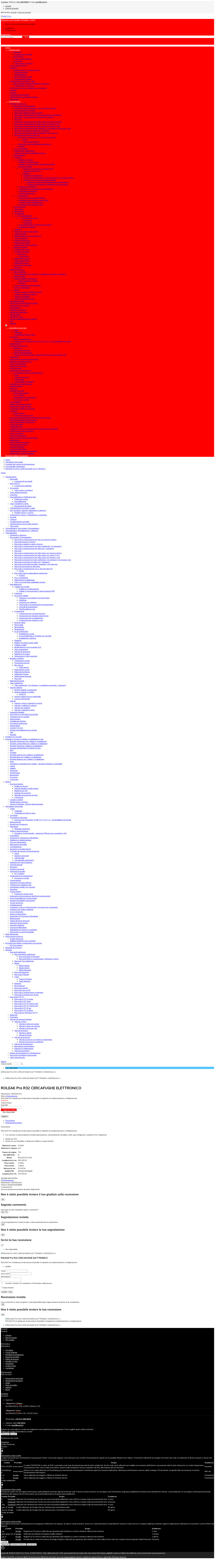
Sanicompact (15, 308)
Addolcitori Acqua (21, 263)
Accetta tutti (32, 1544)
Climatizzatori (12, 50)
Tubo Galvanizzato (17, 1057)
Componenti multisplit (22, 59)
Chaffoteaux (15, 773)
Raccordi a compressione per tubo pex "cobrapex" (34, 117)
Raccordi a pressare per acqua (26, 995)
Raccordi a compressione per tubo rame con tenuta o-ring (37, 126)
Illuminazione (15, 440)
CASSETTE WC (16, 317)
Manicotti (13, 1015)
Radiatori (18, 229)
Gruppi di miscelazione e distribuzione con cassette (48, 184)
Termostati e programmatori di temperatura (36, 189)
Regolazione (19, 213)
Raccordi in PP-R (17, 997)
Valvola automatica (22, 1051)
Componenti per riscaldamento (31, 202)
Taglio (14, 330)
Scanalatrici (14, 357)
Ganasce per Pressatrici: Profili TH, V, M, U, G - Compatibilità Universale (42, 341)
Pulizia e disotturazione (21, 352)
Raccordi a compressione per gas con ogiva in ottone (35, 108)
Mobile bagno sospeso (19, 802)
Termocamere (15, 402)
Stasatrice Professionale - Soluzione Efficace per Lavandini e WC (40, 355)
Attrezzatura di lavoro (14, 936)
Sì (6, 1212)
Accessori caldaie (23, 166)
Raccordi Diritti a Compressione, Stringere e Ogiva (38, 959)
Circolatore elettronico (18, 312)
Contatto (4, 2)
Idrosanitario (19, 211)
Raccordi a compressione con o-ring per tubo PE (35, 137)
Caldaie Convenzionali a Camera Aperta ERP (37, 164)
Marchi (3, 1061)
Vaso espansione (21, 238)
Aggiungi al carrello (9, 1110)
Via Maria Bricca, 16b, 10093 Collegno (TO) (22, 1406)
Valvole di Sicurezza (22, 240)
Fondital (13, 752)
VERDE (22, 146)
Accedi (8, 6)
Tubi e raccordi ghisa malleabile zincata (29, 153)
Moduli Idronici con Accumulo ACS (27, 236)
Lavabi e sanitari (16, 799)
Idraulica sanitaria (18, 247)
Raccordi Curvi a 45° (22, 990)
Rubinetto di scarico (22, 243)
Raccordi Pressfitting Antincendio (23, 1055)
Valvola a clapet (25, 1033)
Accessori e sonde (21, 400)
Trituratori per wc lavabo (19, 305)
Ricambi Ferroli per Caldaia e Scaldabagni (26, 746)
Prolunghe (14, 1017)
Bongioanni (14, 775)
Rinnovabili (18, 209)
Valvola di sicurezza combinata (31, 1042)
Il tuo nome (5, 1274)
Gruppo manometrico (18, 435)
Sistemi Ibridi (15, 314)
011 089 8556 (23, 2)
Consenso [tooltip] (5, 1442)
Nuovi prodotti (11, 1337)
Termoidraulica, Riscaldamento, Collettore (21, 530)
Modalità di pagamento (14, 1355)
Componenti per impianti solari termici (33, 200)
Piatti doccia (24, 256)
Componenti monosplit (23, 54)
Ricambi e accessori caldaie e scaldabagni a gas (24, 739)
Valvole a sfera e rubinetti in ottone (28, 292)
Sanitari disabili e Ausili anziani (26, 788)
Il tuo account (6, 1372)
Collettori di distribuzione (33, 175)
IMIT (12, 750)
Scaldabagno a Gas (28, 218)
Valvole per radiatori (22, 296)
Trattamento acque (22, 249)
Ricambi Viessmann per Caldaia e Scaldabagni (28, 741)
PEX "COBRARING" (31, 142)
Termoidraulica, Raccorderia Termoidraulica (22, 528)
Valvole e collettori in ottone (25, 294)
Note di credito (11, 1385)
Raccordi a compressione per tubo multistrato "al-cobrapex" (38, 115)
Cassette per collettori (28, 187)
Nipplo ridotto (24, 968)
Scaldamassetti (16, 426)
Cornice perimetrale (22, 287)
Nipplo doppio (24, 965)
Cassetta (13, 68)
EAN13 (4, 1185)
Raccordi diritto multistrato (24, 954)
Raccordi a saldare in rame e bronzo (28, 113)
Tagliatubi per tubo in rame (24, 335)
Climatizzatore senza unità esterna (24, 97)
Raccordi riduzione (21, 972)
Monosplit (15, 52)
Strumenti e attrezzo (18, 104)
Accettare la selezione (18, 1544)
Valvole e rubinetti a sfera (24, 299)
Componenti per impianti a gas (31, 204)
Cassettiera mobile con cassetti (22, 408)
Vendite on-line (11, 1361)
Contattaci (9, 1368)
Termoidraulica (12, 101)
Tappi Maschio (24, 981)
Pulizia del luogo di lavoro (20, 442)
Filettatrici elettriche (22, 350)
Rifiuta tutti (5, 1434)
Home (3, 473)
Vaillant (13, 768)
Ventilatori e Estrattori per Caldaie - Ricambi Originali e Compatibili (36, 764)
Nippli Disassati (25, 970)
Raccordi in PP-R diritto (23, 1010)
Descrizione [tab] (10, 1120)
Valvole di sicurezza (22, 1037)
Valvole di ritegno (21, 1030)
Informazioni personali (14, 1378)
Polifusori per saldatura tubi (20, 406)
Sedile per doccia (21, 786)
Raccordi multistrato (18, 952)
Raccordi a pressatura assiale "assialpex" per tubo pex (36, 133)
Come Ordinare (11, 1352)
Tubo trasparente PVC (32, 171)
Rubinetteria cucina (22, 258)
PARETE (22, 283)
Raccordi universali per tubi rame (27, 135)
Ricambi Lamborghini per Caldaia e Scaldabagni (28, 743)
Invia (10, 1292)
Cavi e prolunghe (16, 433)
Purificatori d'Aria (21, 72)
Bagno (8, 782)
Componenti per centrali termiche (32, 198)
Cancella (4, 1542)
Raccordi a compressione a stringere (28, 992)
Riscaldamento (17, 155)
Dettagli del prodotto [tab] (13, 1123)
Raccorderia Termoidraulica (22, 106)
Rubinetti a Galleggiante (23, 1048)
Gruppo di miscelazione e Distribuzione (25, 1053)
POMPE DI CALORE (13, 737)
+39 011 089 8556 (23, 1419)
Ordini (7, 1383)
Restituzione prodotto (14, 1381)
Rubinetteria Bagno (22, 261)
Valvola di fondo (25, 1035)
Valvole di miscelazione (23, 1044)
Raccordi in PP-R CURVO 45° (26, 1006)
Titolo (3, 1271)
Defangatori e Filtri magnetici (25, 245)
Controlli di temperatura (28, 191)
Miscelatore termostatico (24, 1046)
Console (13, 90)
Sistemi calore (19, 207)
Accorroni (13, 777)
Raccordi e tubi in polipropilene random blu (32, 144)
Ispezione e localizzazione (20, 370)
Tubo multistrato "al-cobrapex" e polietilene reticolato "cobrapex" (40, 274)
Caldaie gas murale (23, 160)
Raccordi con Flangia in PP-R (26, 1012)
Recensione (6, 1276)
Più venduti (9, 1340)
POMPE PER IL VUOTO (23, 86)
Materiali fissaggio (17, 269)
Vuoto (16, 375)
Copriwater (18, 797)
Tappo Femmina (25, 979)
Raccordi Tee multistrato (24, 961)
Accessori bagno (16, 784)
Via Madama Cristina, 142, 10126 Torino (21, 1413)
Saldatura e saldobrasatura (20, 361)
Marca (3, 1096)
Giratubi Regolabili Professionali (22, 422)
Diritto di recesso (12, 1359)
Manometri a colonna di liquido (22, 453)
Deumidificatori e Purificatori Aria (24, 70)
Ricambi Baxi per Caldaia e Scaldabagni (25, 757)
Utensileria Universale (15, 328)
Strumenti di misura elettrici (20, 404)
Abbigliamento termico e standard (23, 451)
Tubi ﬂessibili (19, 379)
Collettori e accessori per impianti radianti (39, 180)
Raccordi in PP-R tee (22, 1008)
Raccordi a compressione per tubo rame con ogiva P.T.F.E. (37, 124)
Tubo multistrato (18, 272)
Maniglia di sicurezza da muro (26, 795)
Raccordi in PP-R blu (22, 1001)
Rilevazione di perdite (18, 366)
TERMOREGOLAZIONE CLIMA (22, 81)
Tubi (11, 321)
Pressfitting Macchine (20, 339)
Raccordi (17, 119)
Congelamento (16, 368)
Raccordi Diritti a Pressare (29, 956)
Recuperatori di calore (23, 79)
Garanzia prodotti (12, 1357)
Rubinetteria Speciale (22, 265)
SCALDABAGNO (23, 216)
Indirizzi (8, 1387)
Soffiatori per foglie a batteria (21, 431)
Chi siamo (9, 1350)
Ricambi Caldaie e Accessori (16, 456)
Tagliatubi (18, 332)
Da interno (27, 220)
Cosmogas (14, 779)
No (3, 1212)
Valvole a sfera (20, 1021)
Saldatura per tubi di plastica (21, 384)
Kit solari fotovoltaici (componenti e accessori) (23, 943)
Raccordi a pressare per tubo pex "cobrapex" (32, 130)
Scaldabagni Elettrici (18, 310)
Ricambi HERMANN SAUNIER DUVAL (25, 748)
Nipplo (16, 963)
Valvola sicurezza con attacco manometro (35, 1039)
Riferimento (6, 1094)
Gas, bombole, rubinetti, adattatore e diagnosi (29, 83)
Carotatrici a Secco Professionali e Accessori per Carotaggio (34, 429)
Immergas (14, 770)
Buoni (7, 1389)
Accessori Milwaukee (18, 449)
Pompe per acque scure (23, 415)
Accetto (13, 1434)
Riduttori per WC (21, 791)
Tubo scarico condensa (23, 63)
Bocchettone (19, 986)
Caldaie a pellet (20, 234)
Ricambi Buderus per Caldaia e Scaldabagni (27, 759)
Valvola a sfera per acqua (29, 1024)
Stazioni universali (21, 377)
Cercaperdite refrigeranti (24, 382)
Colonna (13, 92)
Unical (12, 766)
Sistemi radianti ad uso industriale (27, 285)
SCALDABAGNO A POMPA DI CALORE (35, 225)
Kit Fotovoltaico (16, 945)
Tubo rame (14, 99)
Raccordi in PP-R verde (23, 999)
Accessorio (16, 61)
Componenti (21, 195)
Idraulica (8, 950)
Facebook (12, 1499)
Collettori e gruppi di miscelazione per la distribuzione (46, 182)
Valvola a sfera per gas (28, 1028)
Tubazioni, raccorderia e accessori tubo (36, 169)
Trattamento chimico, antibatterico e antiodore (28, 88)
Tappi (16, 977)
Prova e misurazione (18, 364)
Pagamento (6, 34)
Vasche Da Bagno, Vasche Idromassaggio (26, 804)
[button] (11, 1455)
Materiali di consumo (13, 947)
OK (3, 1199)
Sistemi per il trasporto (19, 346)
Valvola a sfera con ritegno (29, 1026)
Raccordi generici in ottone (24, 110)
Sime (12, 761)
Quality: (8, 1266)
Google (15, 1475)
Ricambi (13, 323)
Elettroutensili (15, 343)
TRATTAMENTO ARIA (21, 77)
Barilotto (17, 983)
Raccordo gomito (21, 988)
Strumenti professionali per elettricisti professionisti (30, 417)
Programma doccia (21, 252)
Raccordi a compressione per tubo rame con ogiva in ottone (38, 122)
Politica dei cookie (8, 1431)
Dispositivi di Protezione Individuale (24, 438)
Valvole (14, 290)
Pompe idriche (17, 413)
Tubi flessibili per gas (27, 193)
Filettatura (16, 348)
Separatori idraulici (17, 301)
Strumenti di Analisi (19, 393)
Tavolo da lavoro (16, 424)
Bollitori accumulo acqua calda (26, 231)
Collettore (18, 157)
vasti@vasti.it (41, 2)
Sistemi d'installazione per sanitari (23, 319)
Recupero (13, 388)
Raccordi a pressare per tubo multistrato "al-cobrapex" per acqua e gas (42, 128)
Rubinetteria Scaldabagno (24, 151)
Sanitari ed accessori (22, 793)
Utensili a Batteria (17, 447)
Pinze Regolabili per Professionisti (23, 420)
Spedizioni (9, 1363)
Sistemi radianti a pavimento (25, 278)
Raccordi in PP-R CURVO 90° (26, 1004)
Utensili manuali (16, 386)
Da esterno (27, 222)
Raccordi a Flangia (21, 974)
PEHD (23, 139)
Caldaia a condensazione (29, 162)
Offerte (8, 1335)
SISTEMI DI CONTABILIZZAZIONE (24, 303)
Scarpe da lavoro (16, 939)
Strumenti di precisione (19, 444)
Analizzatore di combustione (23, 397)
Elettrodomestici (11, 934)
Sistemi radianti (18, 276)
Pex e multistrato (21, 148)
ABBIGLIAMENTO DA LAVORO (23, 941)
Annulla (4, 1292)
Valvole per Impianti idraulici (21, 1019)
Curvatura (14, 337)
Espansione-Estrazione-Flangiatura (24, 359)
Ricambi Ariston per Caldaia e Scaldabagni (26, 755)
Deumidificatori (20, 74)
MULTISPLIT (17, 56)
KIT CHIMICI (19, 395)
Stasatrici (13, 411)
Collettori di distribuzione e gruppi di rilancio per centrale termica (48, 178)
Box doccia (20, 254)
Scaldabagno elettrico (27, 227)
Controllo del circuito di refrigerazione (26, 373)
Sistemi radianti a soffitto (26, 281)
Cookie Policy (10, 1366)
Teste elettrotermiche (18, 65)
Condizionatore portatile (19, 95)
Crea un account (11, 8)
